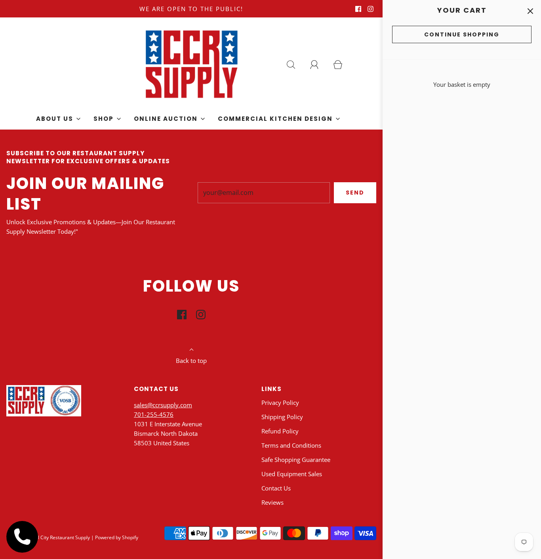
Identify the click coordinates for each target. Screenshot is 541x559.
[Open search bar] (295, 64)
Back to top (191, 360)
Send (355, 193)
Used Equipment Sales (291, 474)
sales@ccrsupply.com (163, 405)
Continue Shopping (461, 34)
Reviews (272, 502)
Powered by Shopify (116, 537)
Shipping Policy (282, 417)
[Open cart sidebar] (530, 11)
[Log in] (319, 64)
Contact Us (276, 488)
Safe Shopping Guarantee (295, 460)
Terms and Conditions (291, 445)
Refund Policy (280, 431)
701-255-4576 (153, 414)
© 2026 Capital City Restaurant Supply (48, 537)
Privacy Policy (280, 402)
